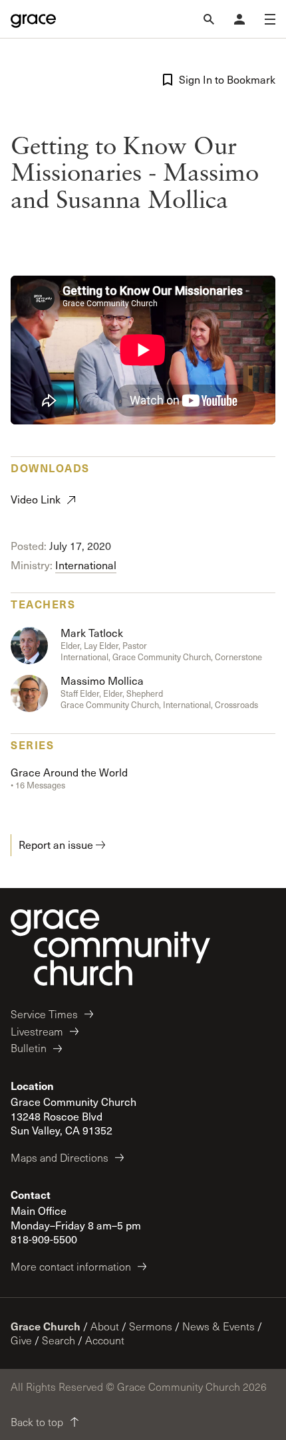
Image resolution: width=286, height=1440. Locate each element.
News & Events (218, 1326)
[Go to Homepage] (33, 19)
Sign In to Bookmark (227, 79)
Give (21, 1340)
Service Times (44, 1014)
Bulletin (29, 1048)
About (104, 1326)
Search (58, 1340)
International (85, 565)
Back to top (37, 1422)
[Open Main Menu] (270, 19)
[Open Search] (209, 19)
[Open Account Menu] (239, 19)
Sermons (150, 1326)
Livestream (37, 1031)
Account (104, 1340)
